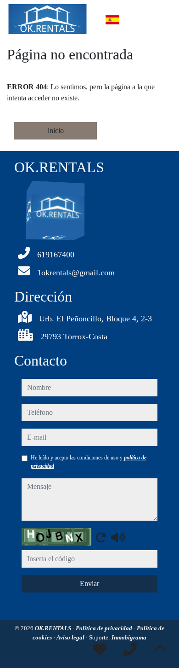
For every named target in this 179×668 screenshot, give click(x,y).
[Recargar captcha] (101, 537)
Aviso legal (71, 637)
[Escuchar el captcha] (118, 537)
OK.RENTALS (54, 628)
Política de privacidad (105, 628)
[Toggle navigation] (160, 19)
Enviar (89, 583)
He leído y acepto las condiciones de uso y (88, 461)
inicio (56, 130)
